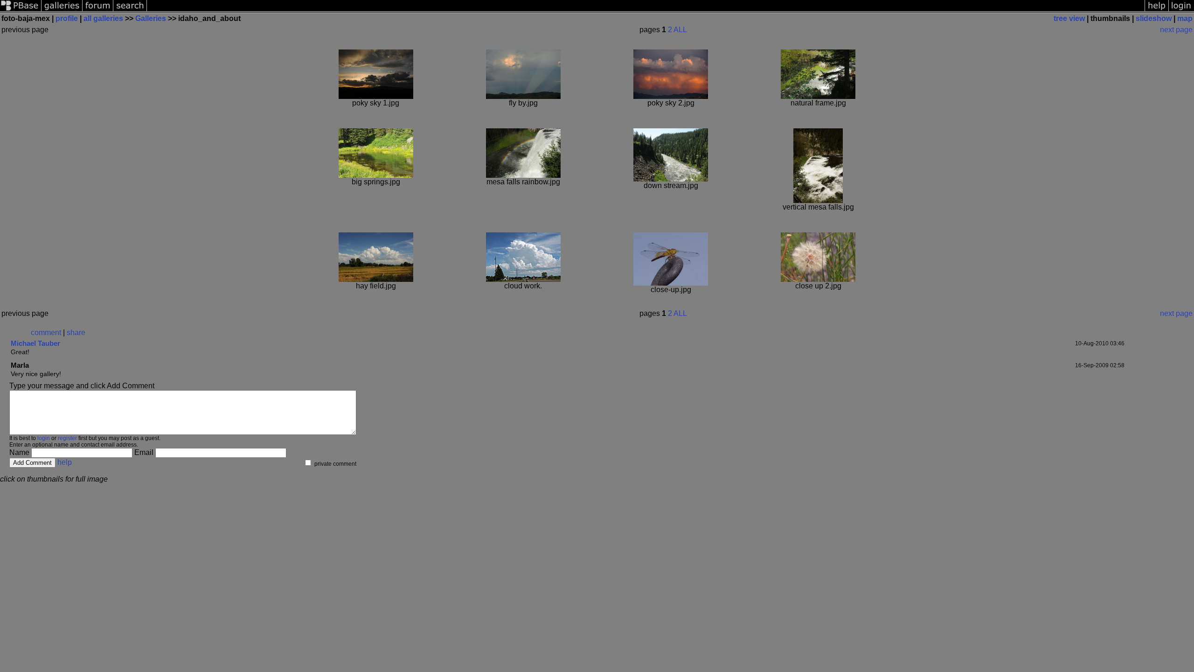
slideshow (1154, 18)
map (1185, 18)
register (67, 438)
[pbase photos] (21, 10)
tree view (1069, 18)
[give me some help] (1157, 10)
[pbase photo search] (130, 10)
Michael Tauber (35, 343)
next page (1176, 30)
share (76, 332)
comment (46, 332)
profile (67, 18)
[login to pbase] (1181, 10)
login (43, 438)
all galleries (103, 18)
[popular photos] (646, 10)
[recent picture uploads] (62, 10)
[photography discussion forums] (98, 10)
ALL (680, 30)
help (64, 462)
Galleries (150, 18)
